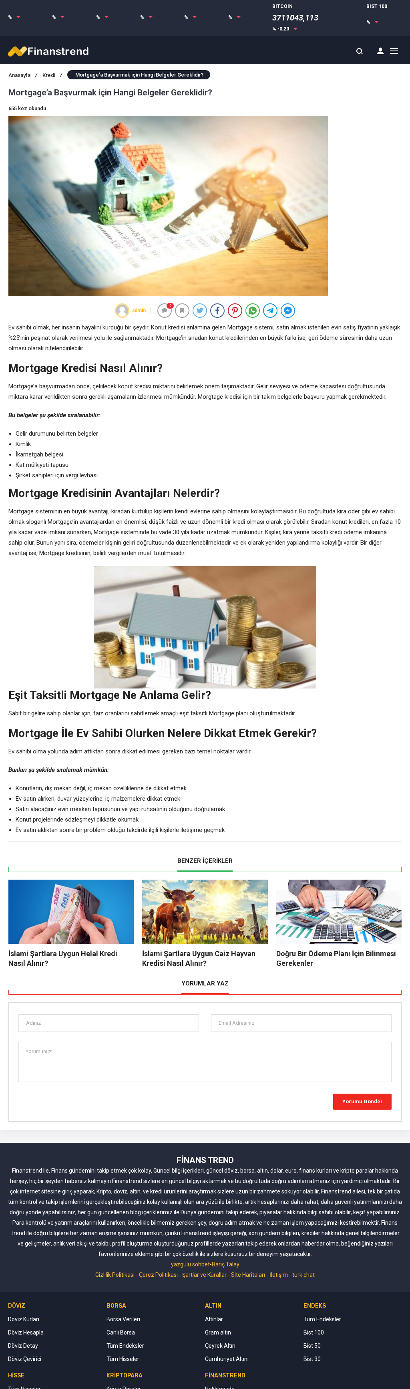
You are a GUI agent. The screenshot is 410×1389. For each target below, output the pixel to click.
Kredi (52, 75)
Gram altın (218, 1332)
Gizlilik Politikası (115, 1275)
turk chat (303, 1275)
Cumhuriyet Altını (227, 1359)
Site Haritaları (248, 1275)
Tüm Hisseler (123, 1359)
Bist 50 (312, 1346)
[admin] (122, 310)
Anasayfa (22, 75)
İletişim (278, 1275)
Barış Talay (225, 1264)
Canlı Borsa (121, 1332)
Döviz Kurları (23, 1319)
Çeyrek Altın (220, 1346)
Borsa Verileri (123, 1319)
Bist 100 (313, 1332)
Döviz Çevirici (24, 1359)
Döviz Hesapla (26, 1332)
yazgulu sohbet (190, 1264)
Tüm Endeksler (125, 1346)
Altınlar (214, 1319)
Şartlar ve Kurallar (204, 1275)
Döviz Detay (23, 1346)
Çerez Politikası (158, 1275)
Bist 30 (312, 1359)
